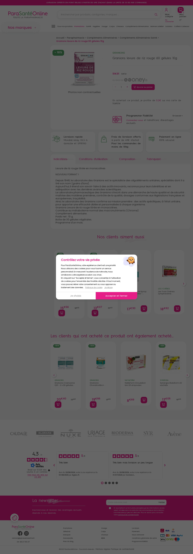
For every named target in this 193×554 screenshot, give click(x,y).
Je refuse (108, 287)
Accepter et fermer (116, 295)
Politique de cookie (93, 287)
